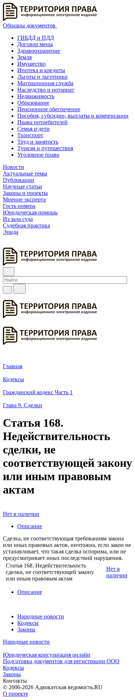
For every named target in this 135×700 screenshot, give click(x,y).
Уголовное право (38, 155)
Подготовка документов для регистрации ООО (61, 661)
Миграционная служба (45, 83)
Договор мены (35, 44)
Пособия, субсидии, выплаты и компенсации (73, 116)
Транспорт (30, 135)
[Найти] (19, 289)
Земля (24, 57)
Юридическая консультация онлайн (46, 655)
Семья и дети (33, 129)
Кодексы (28, 623)
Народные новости (40, 616)
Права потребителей (42, 122)
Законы (26, 629)
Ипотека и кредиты (41, 70)
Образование (33, 103)
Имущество (31, 64)
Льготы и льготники (42, 77)
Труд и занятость (37, 142)
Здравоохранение (38, 51)
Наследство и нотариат (45, 90)
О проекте (15, 694)
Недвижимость (35, 96)
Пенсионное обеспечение (48, 109)
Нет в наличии (21, 514)
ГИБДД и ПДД (35, 38)
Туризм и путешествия (45, 148)
